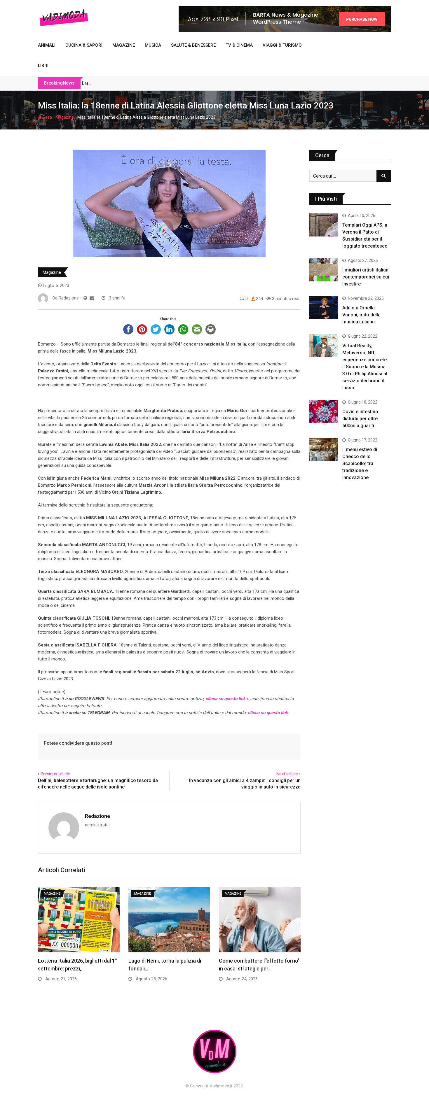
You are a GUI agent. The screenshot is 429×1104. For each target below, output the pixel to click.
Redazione (97, 816)
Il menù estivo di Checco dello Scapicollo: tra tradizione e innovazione (359, 463)
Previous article (55, 774)
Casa (47, 117)
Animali (46, 45)
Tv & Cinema (239, 45)
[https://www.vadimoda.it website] (85, 298)
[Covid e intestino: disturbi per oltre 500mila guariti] (323, 411)
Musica (153, 45)
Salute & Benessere (193, 45)
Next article (287, 774)
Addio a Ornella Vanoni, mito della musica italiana (361, 315)
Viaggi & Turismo (282, 45)
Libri (43, 65)
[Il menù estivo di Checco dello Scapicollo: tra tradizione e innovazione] (323, 449)
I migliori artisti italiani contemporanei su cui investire (366, 277)
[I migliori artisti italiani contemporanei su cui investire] (323, 269)
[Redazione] (92, 298)
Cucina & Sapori (83, 45)
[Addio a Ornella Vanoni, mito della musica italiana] (323, 307)
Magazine (123, 45)
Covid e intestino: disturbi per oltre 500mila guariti (360, 418)
